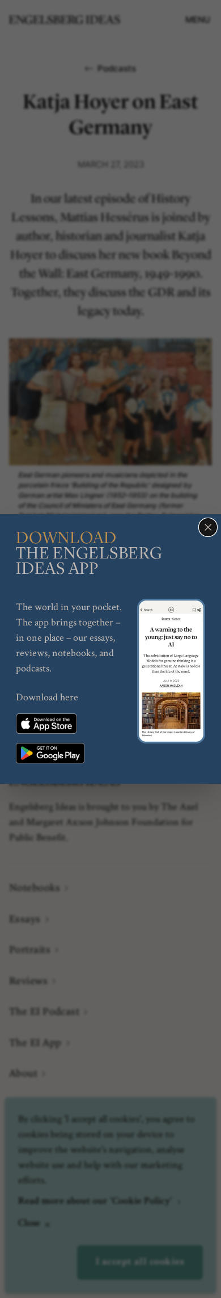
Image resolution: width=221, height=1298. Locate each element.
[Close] (207, 527)
